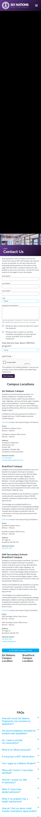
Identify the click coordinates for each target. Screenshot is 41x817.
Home (5, 248)
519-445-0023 (7, 458)
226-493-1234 (7, 639)
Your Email (6, 291)
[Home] (15, 5)
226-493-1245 (7, 548)
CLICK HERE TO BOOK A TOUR (20, 650)
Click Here (5, 422)
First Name (6, 276)
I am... (4, 298)
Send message (8, 376)
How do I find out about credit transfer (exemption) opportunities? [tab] (19, 810)
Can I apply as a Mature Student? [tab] (19, 763)
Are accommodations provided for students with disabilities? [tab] (19, 732)
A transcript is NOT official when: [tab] (18, 756)
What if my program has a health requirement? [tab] (15, 800)
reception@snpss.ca (9, 641)
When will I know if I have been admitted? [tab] (17, 771)
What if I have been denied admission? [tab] (12, 790)
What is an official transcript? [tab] (16, 749)
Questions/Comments (10, 305)
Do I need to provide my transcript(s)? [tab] (12, 741)
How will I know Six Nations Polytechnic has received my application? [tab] (16, 721)
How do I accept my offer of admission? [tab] (14, 781)
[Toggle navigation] (36, 5)
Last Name (6, 283)
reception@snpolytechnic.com (12, 460)
